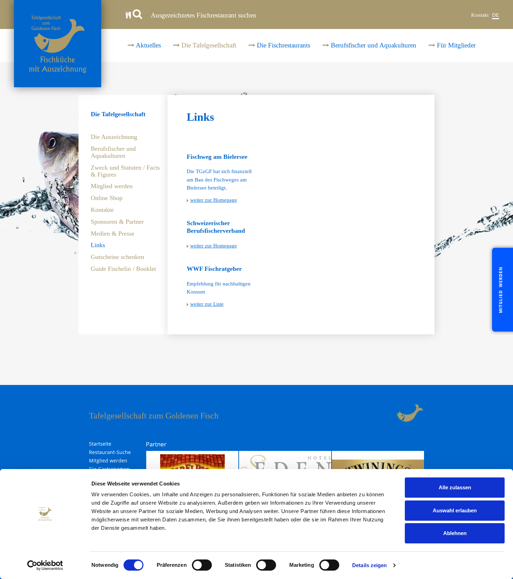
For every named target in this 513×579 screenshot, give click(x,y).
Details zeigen (369, 565)
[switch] (202, 565)
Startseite (100, 443)
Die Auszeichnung (114, 137)
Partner (156, 444)
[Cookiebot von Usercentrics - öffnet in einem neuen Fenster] (45, 565)
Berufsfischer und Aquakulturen (372, 45)
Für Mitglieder (455, 45)
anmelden (387, 412)
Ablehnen (455, 533)
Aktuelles (147, 45)
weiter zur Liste (207, 304)
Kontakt (480, 15)
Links (98, 245)
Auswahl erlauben (455, 510)
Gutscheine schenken (117, 257)
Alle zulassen (455, 487)
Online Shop (106, 198)
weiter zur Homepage (213, 200)
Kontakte (102, 210)
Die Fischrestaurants (282, 45)
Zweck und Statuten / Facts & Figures (125, 171)
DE (495, 15)
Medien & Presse (112, 233)
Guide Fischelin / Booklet (123, 269)
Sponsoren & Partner (117, 221)
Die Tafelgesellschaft (208, 45)
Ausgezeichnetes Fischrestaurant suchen (202, 15)
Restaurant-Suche (110, 452)
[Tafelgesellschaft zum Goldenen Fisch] (57, 43)
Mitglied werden (112, 186)
